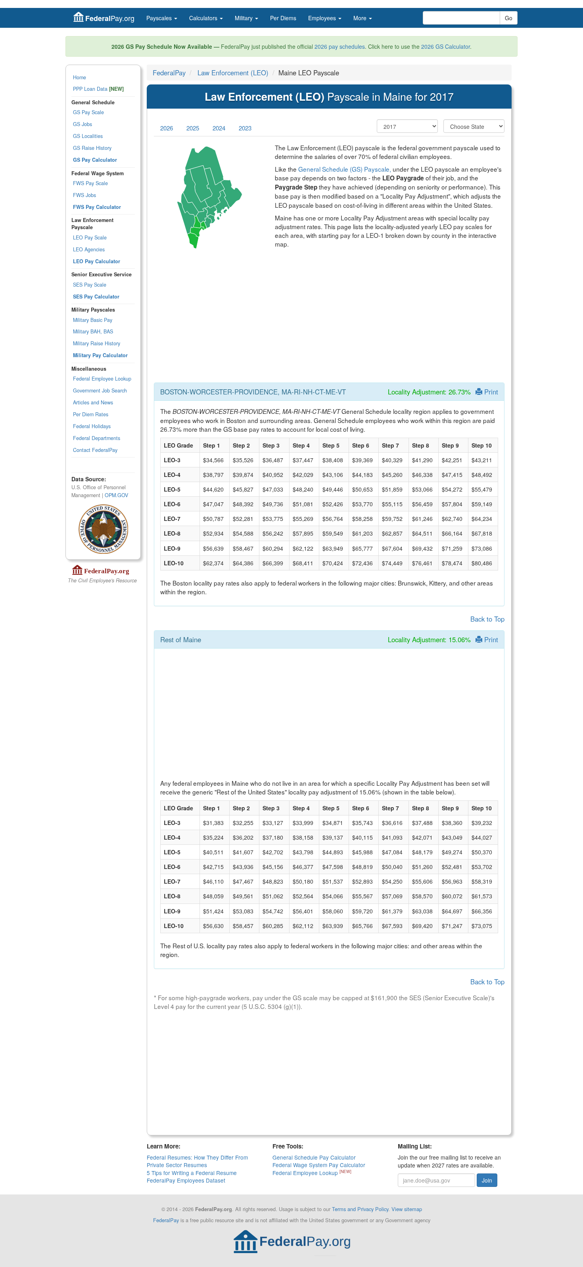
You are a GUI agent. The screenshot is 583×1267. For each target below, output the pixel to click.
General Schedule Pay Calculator (314, 1157)
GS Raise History (92, 147)
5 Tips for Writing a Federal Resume (192, 1173)
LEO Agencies (89, 249)
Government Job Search (100, 390)
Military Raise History (96, 343)
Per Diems (283, 18)
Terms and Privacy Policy (360, 1209)
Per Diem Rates (90, 414)
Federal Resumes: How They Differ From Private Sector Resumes (197, 1161)
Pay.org (109, 18)
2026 (166, 128)
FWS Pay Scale (90, 183)
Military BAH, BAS (93, 331)
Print (490, 391)
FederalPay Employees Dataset (186, 1180)
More (360, 18)
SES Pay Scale (89, 284)
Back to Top (487, 619)
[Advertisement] (329, 320)
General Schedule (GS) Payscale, (344, 169)
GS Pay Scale (88, 112)
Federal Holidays (92, 426)
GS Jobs (82, 124)
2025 (192, 128)
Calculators (204, 18)
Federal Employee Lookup (102, 378)
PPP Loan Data (98, 88)
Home (79, 77)
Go (508, 18)
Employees (323, 18)
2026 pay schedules (340, 46)
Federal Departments (96, 438)
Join (487, 1180)
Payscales (159, 18)
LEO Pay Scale (90, 237)
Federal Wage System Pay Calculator (318, 1165)
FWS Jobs (84, 195)
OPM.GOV (116, 495)
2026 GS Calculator (445, 46)
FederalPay (169, 72)
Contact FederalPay (95, 450)
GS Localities (88, 136)
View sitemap (406, 1209)
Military (244, 18)
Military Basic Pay (92, 319)
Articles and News (93, 402)
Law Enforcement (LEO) (233, 72)
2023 (245, 128)
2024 (219, 128)
